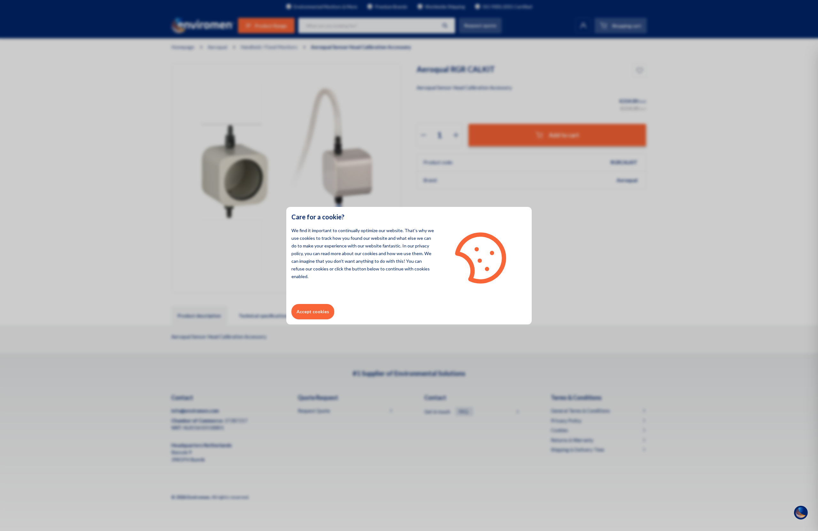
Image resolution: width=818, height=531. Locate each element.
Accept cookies (313, 311)
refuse (298, 268)
